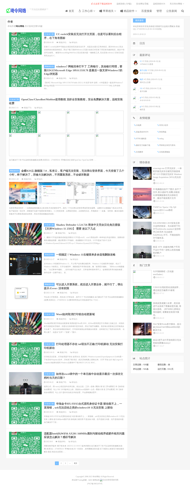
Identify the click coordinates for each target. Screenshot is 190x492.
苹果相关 (108, 10)
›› (70, 463)
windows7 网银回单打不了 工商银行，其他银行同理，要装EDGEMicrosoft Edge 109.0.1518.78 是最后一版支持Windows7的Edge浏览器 (83, 70)
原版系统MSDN (142, 132)
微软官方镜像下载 (143, 145)
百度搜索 (146, 10)
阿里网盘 (162, 132)
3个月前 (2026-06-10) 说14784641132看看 (150, 62)
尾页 (75, 463)
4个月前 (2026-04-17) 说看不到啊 (150, 89)
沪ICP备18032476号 (94, 484)
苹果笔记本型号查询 (167, 145)
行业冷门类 (49, 34)
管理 (159, 10)
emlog (161, 139)
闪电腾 (138, 125)
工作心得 (87, 10)
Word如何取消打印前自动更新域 (75, 314)
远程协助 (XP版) (124, 4)
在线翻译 (139, 152)
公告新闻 (171, 10)
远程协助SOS (159, 4)
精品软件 (129, 10)
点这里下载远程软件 (102, 4)
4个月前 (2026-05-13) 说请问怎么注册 (151, 80)
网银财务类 (49, 66)
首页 (71, 10)
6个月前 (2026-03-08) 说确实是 (150, 108)
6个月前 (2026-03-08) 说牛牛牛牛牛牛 (150, 98)
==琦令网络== (16, 10)
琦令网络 (96, 477)
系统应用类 (49, 255)
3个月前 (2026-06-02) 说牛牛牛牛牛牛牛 (153, 71)
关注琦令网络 (176, 4)
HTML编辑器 (141, 139)
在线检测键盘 (164, 152)
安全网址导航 (142, 4)
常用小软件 (163, 125)
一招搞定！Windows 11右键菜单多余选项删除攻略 (85, 254)
